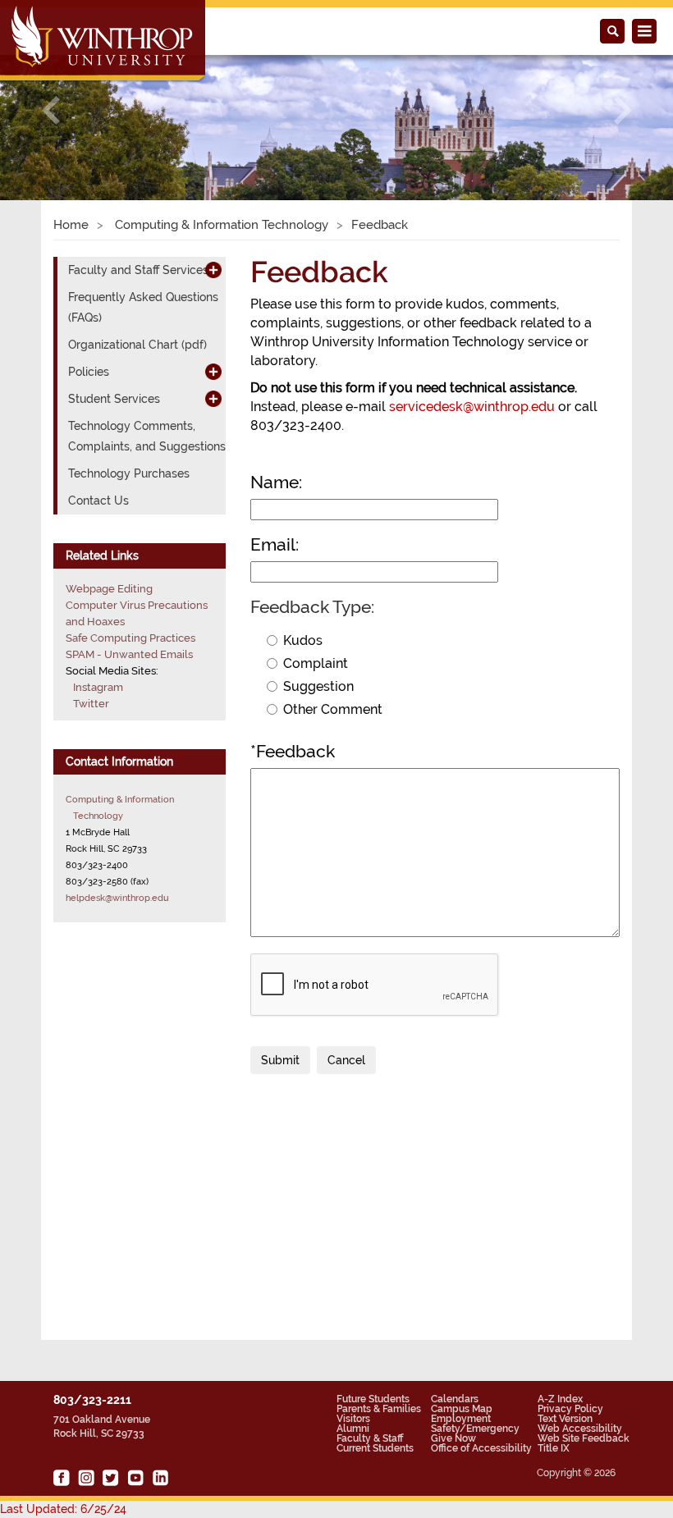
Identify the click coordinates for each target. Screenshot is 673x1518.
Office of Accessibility (481, 1448)
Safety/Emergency (475, 1428)
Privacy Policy (570, 1409)
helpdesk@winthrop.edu (117, 897)
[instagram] (86, 1478)
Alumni (352, 1428)
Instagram (98, 687)
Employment (461, 1418)
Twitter (91, 703)
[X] (111, 1478)
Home (71, 224)
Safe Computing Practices (130, 638)
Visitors (353, 1418)
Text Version (565, 1418)
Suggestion (318, 686)
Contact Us (98, 500)
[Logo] (104, 42)
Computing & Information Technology (220, 224)
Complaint (315, 663)
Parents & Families (378, 1409)
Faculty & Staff (369, 1438)
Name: (276, 482)
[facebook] (61, 1478)
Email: (274, 544)
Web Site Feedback (584, 1438)
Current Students (375, 1448)
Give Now (453, 1438)
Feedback (292, 751)
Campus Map (461, 1409)
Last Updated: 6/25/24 (63, 1509)
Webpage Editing (109, 589)
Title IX (554, 1448)
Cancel (346, 1060)
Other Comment (332, 709)
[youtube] (135, 1478)
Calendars (454, 1399)
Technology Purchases (129, 473)
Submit (280, 1060)
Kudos (303, 640)
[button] (50, 110)
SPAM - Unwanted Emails (129, 654)
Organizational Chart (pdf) (137, 344)
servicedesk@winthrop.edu (472, 406)
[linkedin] (160, 1478)
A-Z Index (560, 1399)
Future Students (373, 1399)
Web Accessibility (580, 1428)
